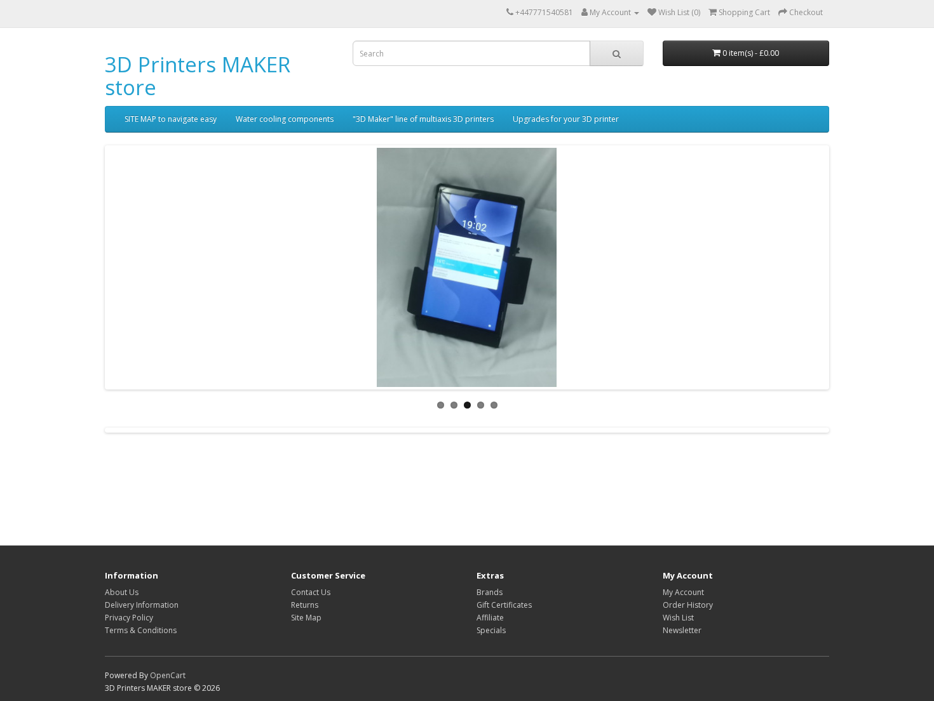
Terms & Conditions (141, 630)
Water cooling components (285, 119)
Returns (304, 604)
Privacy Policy (129, 617)
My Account (683, 592)
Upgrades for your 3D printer (566, 119)
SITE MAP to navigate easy (171, 119)
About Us (122, 592)
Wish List (678, 617)
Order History (688, 604)
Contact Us (310, 592)
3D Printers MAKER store (197, 76)
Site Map (306, 617)
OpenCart (168, 675)
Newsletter (682, 630)
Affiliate (490, 617)
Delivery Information (142, 604)
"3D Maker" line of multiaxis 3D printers (423, 119)
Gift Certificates (504, 604)
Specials (491, 630)
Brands (490, 592)
